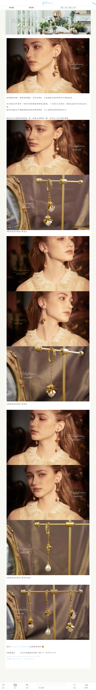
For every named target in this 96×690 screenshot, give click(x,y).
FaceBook (18, 659)
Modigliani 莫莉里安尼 (20, 647)
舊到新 (11, 8)
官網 (9, 659)
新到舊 (31, 8)
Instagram (29, 659)
